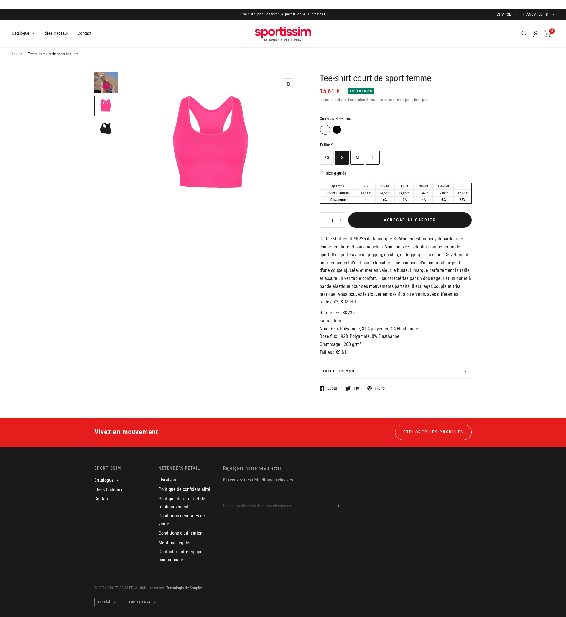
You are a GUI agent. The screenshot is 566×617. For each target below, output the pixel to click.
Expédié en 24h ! (339, 371)
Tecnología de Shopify (184, 587)
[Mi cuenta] (536, 33)
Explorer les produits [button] (433, 432)
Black (337, 129)
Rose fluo (325, 129)
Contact (84, 33)
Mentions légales (175, 542)
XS (326, 157)
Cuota (332, 388)
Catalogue (20, 33)
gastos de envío (367, 100)
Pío (356, 388)
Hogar (17, 54)
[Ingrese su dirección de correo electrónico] (337, 506)
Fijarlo (380, 388)
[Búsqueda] (524, 33)
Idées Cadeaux (56, 33)
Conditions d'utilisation (181, 533)
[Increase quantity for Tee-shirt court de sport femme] (340, 220)
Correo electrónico (238, 494)
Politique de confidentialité (184, 489)
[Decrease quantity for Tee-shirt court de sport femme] (324, 220)
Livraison (167, 480)
